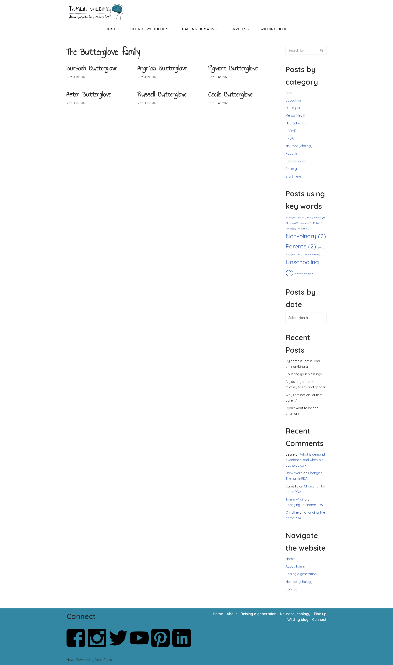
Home (290, 559)
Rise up (320, 613)
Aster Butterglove (89, 94)
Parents (301, 246)
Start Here (293, 176)
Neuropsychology (299, 146)
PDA (291, 138)
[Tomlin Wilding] (97, 12)
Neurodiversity (296, 123)
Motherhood (304, 228)
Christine (292, 512)
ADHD (292, 131)
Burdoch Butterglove (92, 68)
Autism (300, 217)
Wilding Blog (274, 29)
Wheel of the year (305, 273)
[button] (118, 29)
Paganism (293, 153)
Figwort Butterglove (233, 68)
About (290, 93)
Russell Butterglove (162, 94)
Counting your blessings (304, 374)
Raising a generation (301, 574)
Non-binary (306, 236)
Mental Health (296, 115)
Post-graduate (294, 254)
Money (291, 228)
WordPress (103, 660)
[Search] (321, 50)
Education (293, 100)
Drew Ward (294, 473)
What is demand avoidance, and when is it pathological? (305, 459)
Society (291, 169)
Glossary (292, 223)
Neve (70, 660)
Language (305, 223)
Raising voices (296, 161)
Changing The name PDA (304, 505)
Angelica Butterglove (162, 68)
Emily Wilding (316, 217)
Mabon (318, 223)
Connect (292, 589)
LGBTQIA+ (293, 108)
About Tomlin (295, 566)
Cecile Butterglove (230, 94)
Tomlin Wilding (313, 254)
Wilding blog (297, 619)
